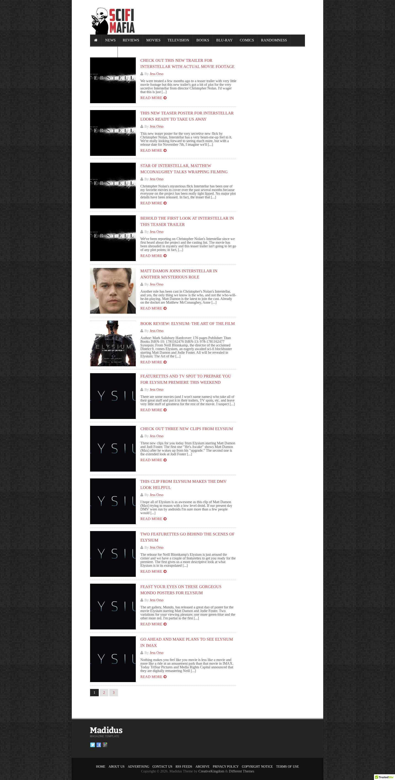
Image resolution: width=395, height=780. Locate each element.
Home (100, 766)
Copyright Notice (257, 766)
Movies (153, 40)
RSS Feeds (184, 766)
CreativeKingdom (211, 771)
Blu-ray (224, 40)
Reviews (131, 40)
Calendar (103, 52)
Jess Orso (156, 74)
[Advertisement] (222, 17)
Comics (247, 40)
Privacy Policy (226, 766)
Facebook (98, 745)
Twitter (92, 745)
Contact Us (162, 766)
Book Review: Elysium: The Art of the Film (187, 323)
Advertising (138, 766)
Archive (202, 766)
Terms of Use (287, 766)
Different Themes (241, 771)
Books (202, 40)
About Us (117, 766)
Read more (151, 98)
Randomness (274, 40)
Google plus (104, 745)
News (110, 40)
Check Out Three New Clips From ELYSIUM (186, 428)
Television (178, 40)
